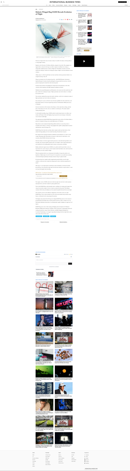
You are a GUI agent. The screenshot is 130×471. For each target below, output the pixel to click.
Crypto (70, 5)
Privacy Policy (65, 178)
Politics (53, 5)
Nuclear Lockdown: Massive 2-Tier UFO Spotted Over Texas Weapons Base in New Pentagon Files (44, 379)
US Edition (126, 5)
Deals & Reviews (84, 5)
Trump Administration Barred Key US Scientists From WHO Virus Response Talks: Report (63, 396)
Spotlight (47, 459)
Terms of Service (59, 178)
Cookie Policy (60, 461)
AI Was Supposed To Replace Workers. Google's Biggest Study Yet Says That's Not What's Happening (63, 328)
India (72, 456)
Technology (74, 5)
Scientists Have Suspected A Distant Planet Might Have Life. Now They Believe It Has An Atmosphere (63, 379)
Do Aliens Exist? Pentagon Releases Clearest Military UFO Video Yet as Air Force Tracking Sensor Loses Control (63, 311)
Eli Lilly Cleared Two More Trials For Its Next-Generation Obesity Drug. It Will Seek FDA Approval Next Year (63, 346)
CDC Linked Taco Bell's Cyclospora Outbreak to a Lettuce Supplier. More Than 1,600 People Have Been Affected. (44, 429)
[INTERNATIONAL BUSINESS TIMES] (65, 2)
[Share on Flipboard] (66, 19)
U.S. (46, 5)
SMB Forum (47, 458)
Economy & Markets (59, 5)
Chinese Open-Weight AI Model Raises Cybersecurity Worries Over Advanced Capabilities (43, 396)
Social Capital (48, 456)
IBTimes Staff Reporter (40, 18)
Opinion (79, 5)
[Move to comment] (72, 19)
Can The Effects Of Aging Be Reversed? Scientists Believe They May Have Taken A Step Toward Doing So (44, 362)
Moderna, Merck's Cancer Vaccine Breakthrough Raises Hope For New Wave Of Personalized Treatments (44, 295)
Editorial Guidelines (63, 222)
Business (65, 5)
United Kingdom (74, 459)
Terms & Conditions (61, 458)
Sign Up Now (87, 50)
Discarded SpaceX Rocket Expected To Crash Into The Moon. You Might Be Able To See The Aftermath (44, 311)
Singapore (73, 458)
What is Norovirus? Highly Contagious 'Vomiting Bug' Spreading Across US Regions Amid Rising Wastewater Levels (44, 412)
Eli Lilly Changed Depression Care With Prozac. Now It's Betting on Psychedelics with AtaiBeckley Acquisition (63, 429)
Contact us (60, 456)
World (50, 5)
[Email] (70, 19)
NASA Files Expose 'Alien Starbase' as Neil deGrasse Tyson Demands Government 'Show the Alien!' (63, 446)
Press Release (48, 461)
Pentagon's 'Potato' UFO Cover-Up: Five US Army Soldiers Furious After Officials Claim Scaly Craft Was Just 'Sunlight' (44, 446)
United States (74, 461)
